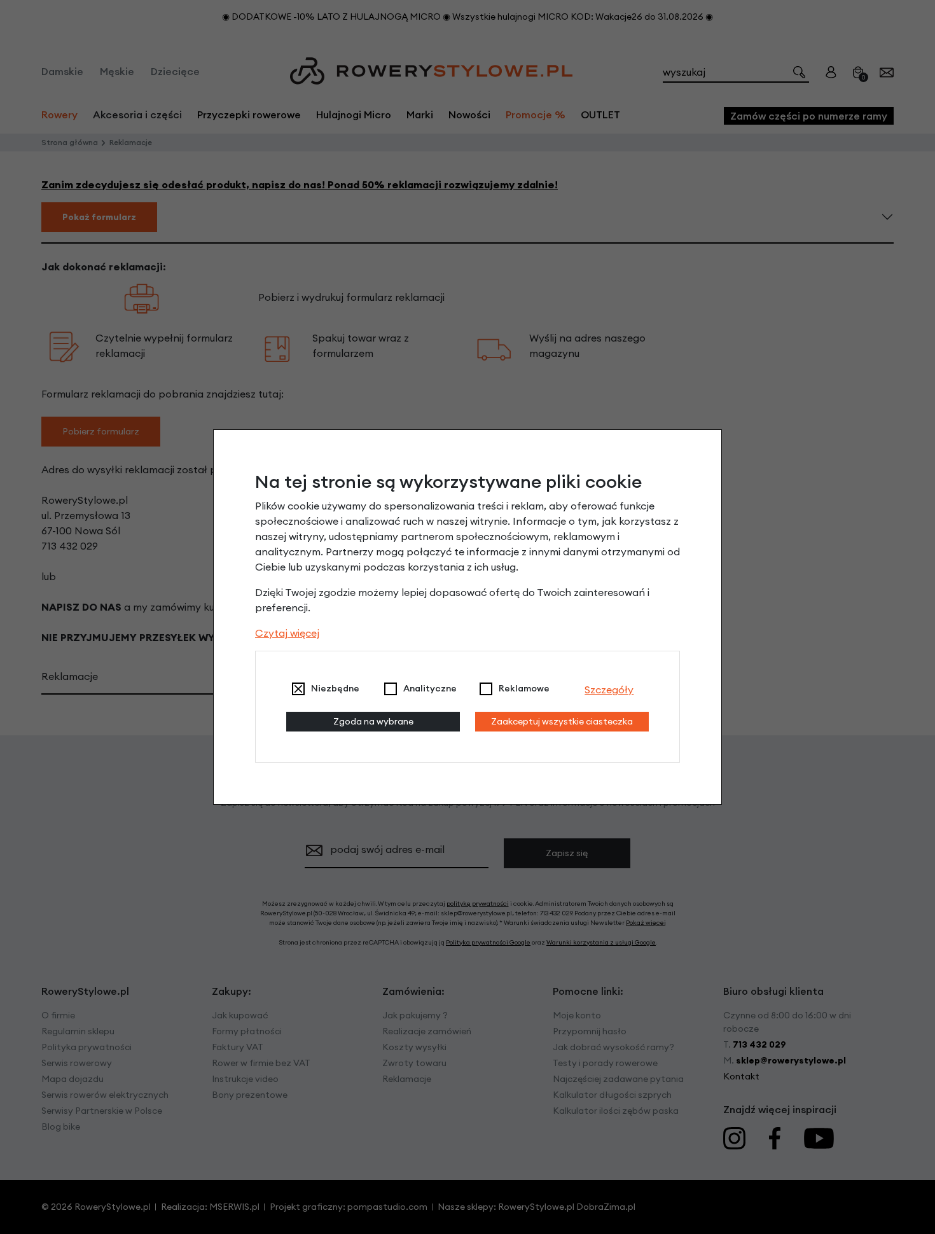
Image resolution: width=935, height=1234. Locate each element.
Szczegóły (609, 689)
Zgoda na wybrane (373, 721)
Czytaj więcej (287, 633)
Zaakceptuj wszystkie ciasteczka (562, 721)
